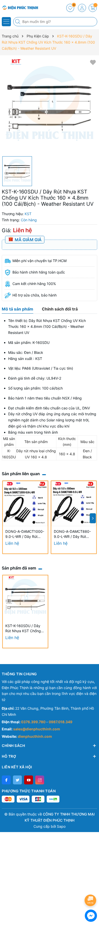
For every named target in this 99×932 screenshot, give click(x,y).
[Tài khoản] (82, 8)
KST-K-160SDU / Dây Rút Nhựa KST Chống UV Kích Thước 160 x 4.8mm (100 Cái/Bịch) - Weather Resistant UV (24, 628)
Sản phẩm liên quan (21, 473)
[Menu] (6, 21)
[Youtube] (28, 779)
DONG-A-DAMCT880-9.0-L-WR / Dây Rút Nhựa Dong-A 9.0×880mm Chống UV (73, 534)
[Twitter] (17, 779)
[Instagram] (39, 779)
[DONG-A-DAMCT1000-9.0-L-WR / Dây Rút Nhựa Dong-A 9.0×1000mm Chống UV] (25, 503)
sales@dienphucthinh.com (36, 729)
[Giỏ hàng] (93, 8)
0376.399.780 (33, 722)
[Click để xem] (49, 106)
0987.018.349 (60, 722)
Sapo (61, 826)
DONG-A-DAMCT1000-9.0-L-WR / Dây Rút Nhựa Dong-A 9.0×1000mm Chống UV (24, 534)
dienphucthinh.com (35, 736)
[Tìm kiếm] (18, 21)
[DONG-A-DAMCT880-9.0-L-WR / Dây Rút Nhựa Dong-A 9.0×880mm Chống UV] (73, 503)
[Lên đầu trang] (91, 886)
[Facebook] (6, 779)
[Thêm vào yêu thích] (93, 62)
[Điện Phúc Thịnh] (19, 7)
